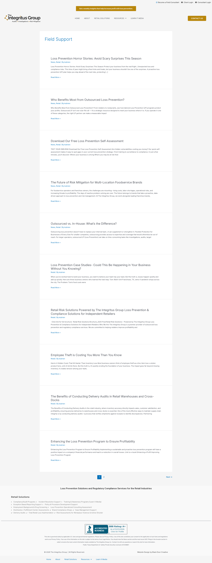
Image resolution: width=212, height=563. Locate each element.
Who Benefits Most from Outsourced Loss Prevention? (87, 99)
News (53, 62)
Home (77, 18)
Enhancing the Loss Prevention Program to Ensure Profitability (93, 441)
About (87, 18)
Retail (58, 62)
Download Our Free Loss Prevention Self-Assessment (87, 141)
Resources (119, 18)
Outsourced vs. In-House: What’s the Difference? (84, 223)
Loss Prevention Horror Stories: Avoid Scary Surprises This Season (96, 58)
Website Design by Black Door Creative (152, 552)
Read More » (56, 77)
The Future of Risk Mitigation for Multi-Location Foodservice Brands (96, 182)
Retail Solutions (102, 18)
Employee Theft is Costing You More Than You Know (86, 355)
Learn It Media (137, 18)
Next (169, 477)
